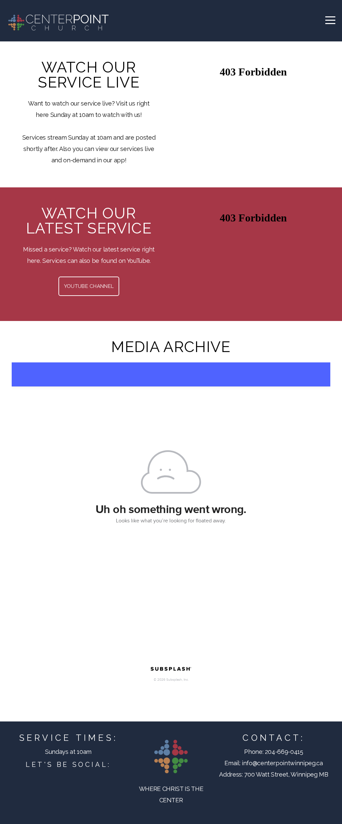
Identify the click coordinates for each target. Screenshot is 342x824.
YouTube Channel (89, 286)
